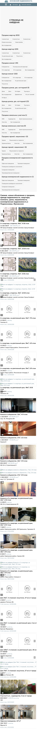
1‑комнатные (5, 39)
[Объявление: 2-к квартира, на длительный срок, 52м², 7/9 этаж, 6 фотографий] (9, 316)
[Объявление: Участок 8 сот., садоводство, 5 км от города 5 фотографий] (18, 694)
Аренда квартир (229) (10, 49)
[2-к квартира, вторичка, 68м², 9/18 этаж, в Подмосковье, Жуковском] (9, 221)
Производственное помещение (10, 173)
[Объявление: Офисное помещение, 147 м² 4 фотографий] (18, 719)
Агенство (4, 122)
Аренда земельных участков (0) (14, 126)
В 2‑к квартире (6, 70)
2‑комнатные (16, 39)
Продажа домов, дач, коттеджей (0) (15, 88)
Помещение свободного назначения (12, 166)
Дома (3, 91)
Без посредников (6, 45)
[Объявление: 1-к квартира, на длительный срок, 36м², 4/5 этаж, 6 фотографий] (9, 341)
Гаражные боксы (6, 143)
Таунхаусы (27, 91)
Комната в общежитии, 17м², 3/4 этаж (13, 475)
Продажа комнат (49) (10, 63)
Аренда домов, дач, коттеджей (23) (15, 101)
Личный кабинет (26, 4)
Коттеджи (17, 91)
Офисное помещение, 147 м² (10, 721)
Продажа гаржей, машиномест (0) (15, 136)
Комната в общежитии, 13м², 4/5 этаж (13, 461)
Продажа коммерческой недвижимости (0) (17, 159)
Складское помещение (8, 169)
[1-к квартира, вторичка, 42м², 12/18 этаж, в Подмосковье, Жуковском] (18, 286)
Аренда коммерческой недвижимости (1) (18, 177)
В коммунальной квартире (20, 66)
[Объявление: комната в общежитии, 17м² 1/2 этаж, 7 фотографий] (18, 436)
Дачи (9, 91)
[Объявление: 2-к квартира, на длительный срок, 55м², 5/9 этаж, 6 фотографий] (9, 366)
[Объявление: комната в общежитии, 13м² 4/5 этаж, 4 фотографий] (18, 459)
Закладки (15, 4)
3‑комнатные (26, 39)
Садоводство (11, 119)
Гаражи (4, 140)
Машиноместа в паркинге (16, 140)
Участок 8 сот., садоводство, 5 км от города (16, 696)
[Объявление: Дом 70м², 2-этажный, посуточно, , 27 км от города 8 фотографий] (18, 664)
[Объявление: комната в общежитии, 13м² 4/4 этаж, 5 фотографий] (18, 412)
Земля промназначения (25, 119)
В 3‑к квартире (17, 70)
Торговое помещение (24, 163)
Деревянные (18, 94)
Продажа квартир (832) (10, 35)
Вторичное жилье (6, 42)
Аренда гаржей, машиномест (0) (14, 147)
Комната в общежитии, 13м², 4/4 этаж (13, 414)
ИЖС (3, 119)
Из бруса (4, 97)
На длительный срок (7, 56)
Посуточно (19, 56)
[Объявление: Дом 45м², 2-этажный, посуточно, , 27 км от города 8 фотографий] (9, 596)
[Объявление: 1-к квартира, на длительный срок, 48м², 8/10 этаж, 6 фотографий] (18, 381)
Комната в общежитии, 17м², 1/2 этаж (13, 438)
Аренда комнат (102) (10, 74)
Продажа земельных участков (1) (14, 115)
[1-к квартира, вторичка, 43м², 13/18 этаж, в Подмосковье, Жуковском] (9, 247)
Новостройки (19, 42)
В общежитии (5, 66)
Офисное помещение (8, 163)
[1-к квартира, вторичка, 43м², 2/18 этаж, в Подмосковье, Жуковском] (9, 272)
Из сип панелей (30, 94)
